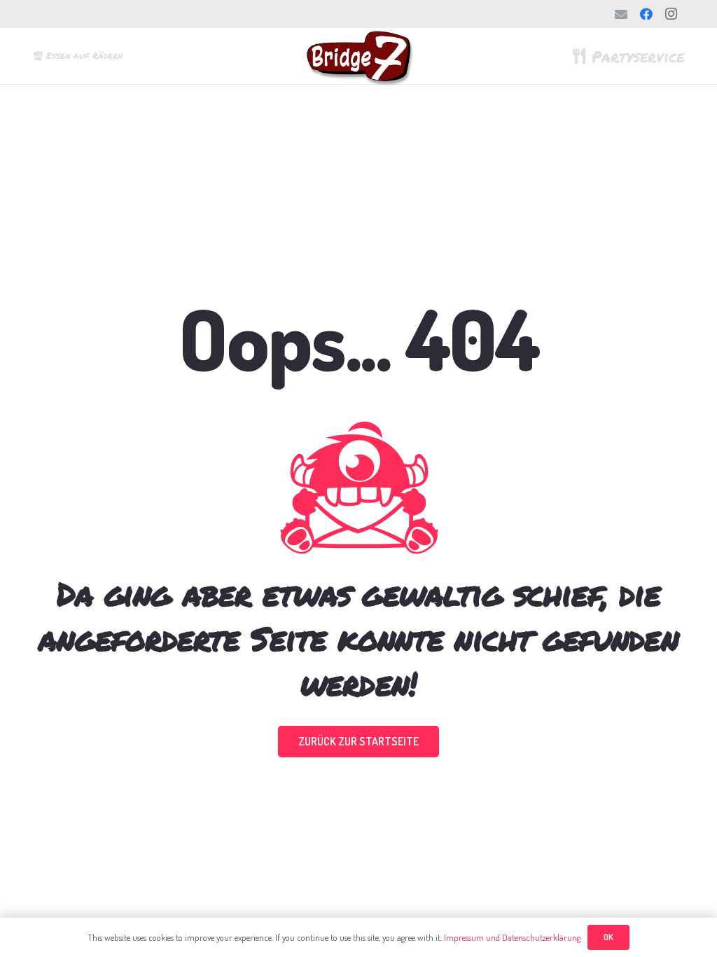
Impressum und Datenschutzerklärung (512, 937)
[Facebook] (646, 14)
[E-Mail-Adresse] (621, 14)
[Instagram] (671, 14)
